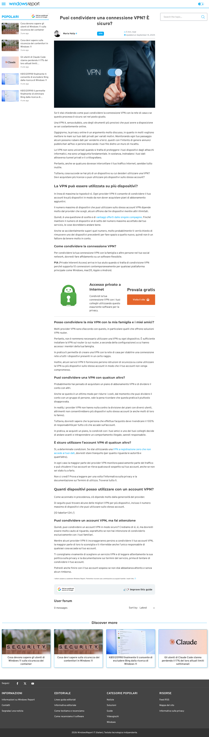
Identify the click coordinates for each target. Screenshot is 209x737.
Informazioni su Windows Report (18, 699)
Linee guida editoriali (65, 699)
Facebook (17, 683)
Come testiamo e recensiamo (69, 711)
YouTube (32, 683)
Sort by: (133, 608)
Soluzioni (111, 705)
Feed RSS (164, 699)
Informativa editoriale (65, 705)
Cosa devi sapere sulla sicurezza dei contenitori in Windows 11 (78, 659)
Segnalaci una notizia (12, 711)
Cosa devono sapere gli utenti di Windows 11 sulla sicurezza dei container (26, 661)
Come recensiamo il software (69, 716)
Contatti (6, 705)
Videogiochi (113, 716)
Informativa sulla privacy (171, 711)
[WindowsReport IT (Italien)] (24, 3)
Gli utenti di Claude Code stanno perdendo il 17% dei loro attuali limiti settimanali (183, 661)
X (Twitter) (25, 683)
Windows (111, 722)
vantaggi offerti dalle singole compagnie (119, 217)
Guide (110, 711)
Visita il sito (139, 299)
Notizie (110, 699)
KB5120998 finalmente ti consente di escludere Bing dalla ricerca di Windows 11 (130, 661)
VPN (101, 34)
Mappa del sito (166, 705)
